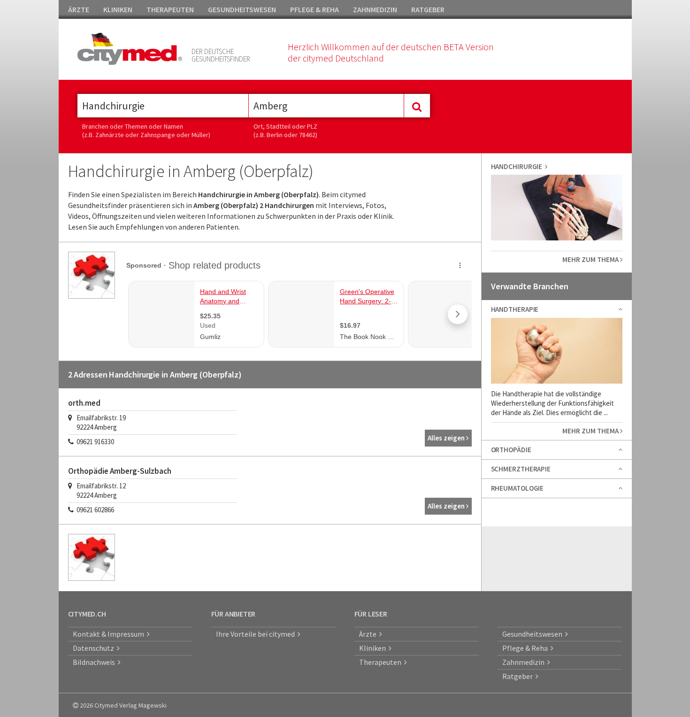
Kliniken (374, 648)
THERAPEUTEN (170, 9)
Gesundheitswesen (533, 634)
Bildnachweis (95, 662)
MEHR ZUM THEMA (591, 259)
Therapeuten (381, 662)
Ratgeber (519, 676)
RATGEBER (428, 9)
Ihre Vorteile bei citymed (257, 634)
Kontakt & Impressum (110, 634)
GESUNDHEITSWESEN (242, 9)
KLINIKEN (117, 9)
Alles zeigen (447, 437)
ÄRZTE (78, 9)
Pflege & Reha (526, 648)
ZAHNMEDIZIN (375, 9)
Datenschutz (95, 648)
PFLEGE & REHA (314, 9)
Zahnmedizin (524, 662)
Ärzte (369, 634)
